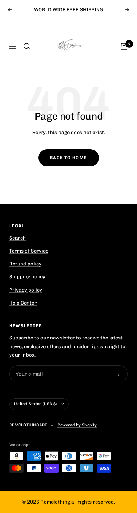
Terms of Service (28, 251)
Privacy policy (25, 290)
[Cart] (124, 46)
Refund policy (25, 264)
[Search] (27, 46)
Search (17, 238)
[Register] (117, 374)
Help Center (23, 303)
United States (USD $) (35, 403)
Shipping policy (27, 276)
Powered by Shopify (77, 425)
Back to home (69, 157)
